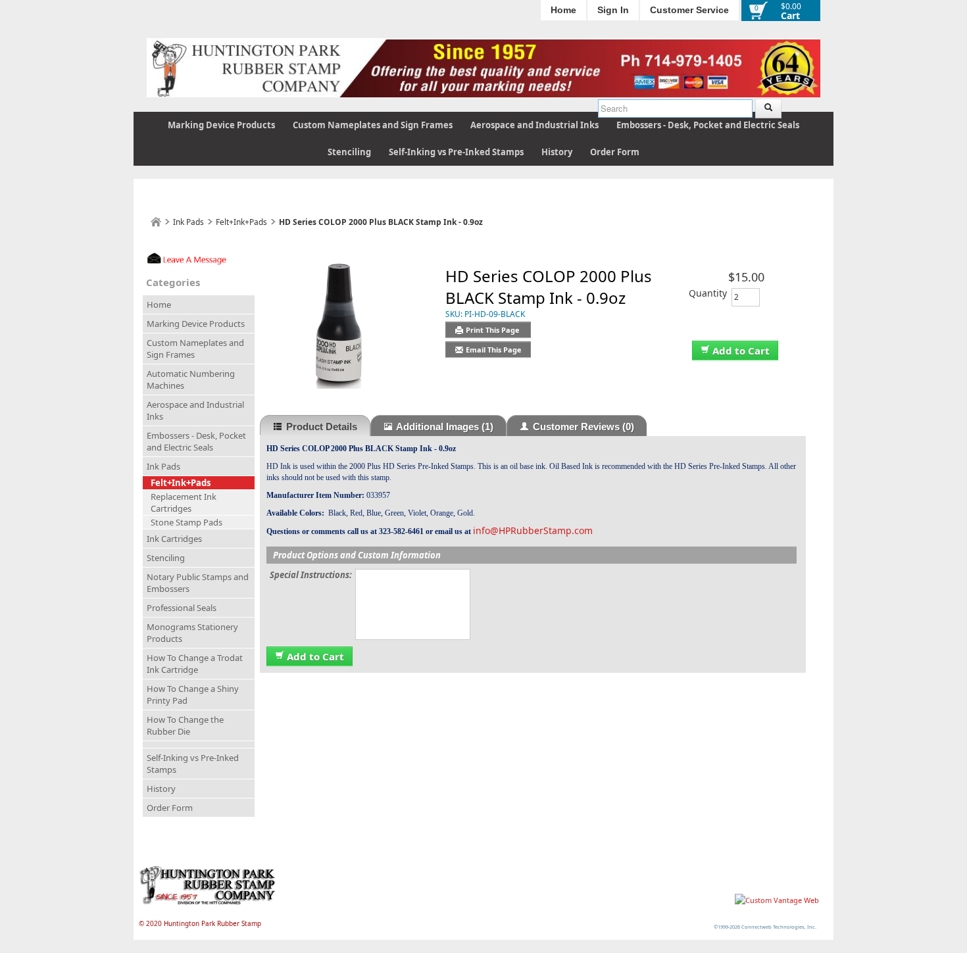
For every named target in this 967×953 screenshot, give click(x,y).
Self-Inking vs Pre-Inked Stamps (456, 152)
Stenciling (349, 152)
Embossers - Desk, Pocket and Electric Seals (707, 125)
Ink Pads (188, 222)
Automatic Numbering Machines (191, 379)
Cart (790, 15)
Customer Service (689, 10)
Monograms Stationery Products (192, 633)
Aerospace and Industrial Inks (534, 125)
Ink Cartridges (174, 539)
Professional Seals (181, 608)
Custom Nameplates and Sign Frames (373, 125)
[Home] (156, 222)
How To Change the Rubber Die (185, 725)
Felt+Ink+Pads (241, 222)
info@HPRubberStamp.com (533, 530)
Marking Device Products (221, 125)
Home (563, 10)
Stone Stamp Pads (186, 522)
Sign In (613, 10)
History (556, 152)
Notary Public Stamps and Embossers (198, 583)
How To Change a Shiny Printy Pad (193, 694)
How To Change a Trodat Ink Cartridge (195, 663)
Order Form (614, 152)
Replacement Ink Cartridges (183, 502)
